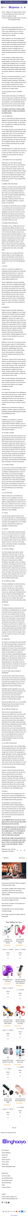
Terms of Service (6, 1159)
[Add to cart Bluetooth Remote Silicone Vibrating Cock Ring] (20, 1017)
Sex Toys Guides (6, 1175)
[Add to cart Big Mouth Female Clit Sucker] (8, 977)
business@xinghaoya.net (11, 1198)
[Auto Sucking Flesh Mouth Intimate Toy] (20, 1089)
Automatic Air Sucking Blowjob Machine (8, 941)
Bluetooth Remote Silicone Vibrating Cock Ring (20, 1021)
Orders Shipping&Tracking (8, 1166)
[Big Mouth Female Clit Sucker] (7, 970)
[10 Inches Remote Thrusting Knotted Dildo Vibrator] (7, 1010)
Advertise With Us (6, 1187)
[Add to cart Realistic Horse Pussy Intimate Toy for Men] (8, 1058)
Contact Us (4, 1157)
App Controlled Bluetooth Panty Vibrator (20, 941)
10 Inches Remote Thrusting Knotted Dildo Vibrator (7, 1021)
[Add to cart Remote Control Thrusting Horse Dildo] (8, 1096)
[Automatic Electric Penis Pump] (20, 1051)
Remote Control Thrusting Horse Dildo (8, 1100)
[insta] (7, 1202)
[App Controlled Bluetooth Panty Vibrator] (20, 930)
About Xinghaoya (6, 1152)
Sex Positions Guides (7, 1180)
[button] (7, 945)
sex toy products (21, 827)
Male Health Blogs (6, 1182)
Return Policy (5, 1164)
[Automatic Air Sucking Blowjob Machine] (7, 930)
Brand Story (5, 1155)
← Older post (5, 857)
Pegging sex (15, 312)
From (8, 949)
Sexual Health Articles (7, 1178)
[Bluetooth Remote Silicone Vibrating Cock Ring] (20, 1010)
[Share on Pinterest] (24, 850)
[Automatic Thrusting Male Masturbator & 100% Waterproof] (20, 970)
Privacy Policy (5, 1161)
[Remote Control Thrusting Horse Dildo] (7, 1089)
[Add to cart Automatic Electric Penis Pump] (20, 1058)
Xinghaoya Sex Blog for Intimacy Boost (16, 12)
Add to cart (8, 954)
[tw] (5, 1202)
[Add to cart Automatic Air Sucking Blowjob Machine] (8, 937)
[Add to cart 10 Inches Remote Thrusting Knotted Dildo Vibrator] (8, 1017)
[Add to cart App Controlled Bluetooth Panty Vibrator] (20, 937)
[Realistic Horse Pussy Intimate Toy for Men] (7, 1051)
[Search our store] (21, 7)
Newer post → (22, 857)
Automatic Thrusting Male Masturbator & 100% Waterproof (20, 981)
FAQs (3, 1185)
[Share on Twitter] (21, 850)
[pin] (9, 1202)
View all (14, 1127)
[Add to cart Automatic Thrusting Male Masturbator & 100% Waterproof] (20, 977)
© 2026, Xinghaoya (14, 1215)
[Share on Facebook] (17, 850)
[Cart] (24, 7)
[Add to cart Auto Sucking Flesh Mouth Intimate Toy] (20, 1096)
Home (3, 12)
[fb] (3, 1202)
